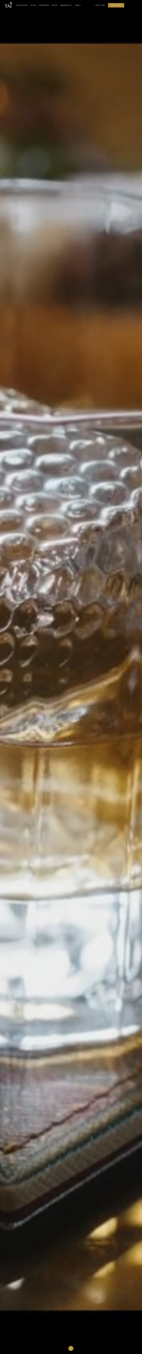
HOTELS (33, 5)
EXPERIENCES (44, 5)
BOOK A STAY (116, 5)
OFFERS (54, 5)
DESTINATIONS (22, 5)
